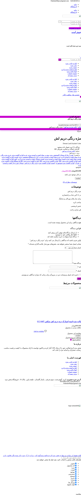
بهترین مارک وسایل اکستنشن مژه (61, 155)
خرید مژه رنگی (6, 155)
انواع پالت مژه (72, 71)
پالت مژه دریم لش (70, 127)
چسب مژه (73, 67)
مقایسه (78, 178)
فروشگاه (73, 6)
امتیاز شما (77, 248)
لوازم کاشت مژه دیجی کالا (49, 161)
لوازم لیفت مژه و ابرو (69, 69)
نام (79, 267)
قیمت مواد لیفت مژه (73, 159)
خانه (75, 4)
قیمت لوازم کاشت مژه (10, 157)
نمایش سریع (76, 340)
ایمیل (78, 271)
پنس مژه (74, 65)
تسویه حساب (72, 73)
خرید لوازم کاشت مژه (19, 155)
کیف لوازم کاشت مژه (9, 159)
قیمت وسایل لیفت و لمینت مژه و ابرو (31, 159)
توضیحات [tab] (73, 182)
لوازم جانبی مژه (71, 63)
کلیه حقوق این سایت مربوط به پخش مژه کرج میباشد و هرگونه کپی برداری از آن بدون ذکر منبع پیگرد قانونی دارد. (42, 455)
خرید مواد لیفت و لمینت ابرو (71, 157)
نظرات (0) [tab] (66, 182)
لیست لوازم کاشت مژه (47, 163)
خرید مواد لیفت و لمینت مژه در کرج (48, 157)
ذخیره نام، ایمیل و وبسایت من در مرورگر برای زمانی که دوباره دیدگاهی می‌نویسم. (49, 275)
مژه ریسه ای (72, 75)
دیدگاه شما (76, 263)
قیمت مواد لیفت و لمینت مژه (55, 159)
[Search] (80, 26)
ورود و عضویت (74, 28)
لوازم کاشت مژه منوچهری (65, 163)
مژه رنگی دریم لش (31, 163)
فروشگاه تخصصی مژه (27, 157)
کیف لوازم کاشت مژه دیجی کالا (70, 161)
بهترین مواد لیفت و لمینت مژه (38, 155)
